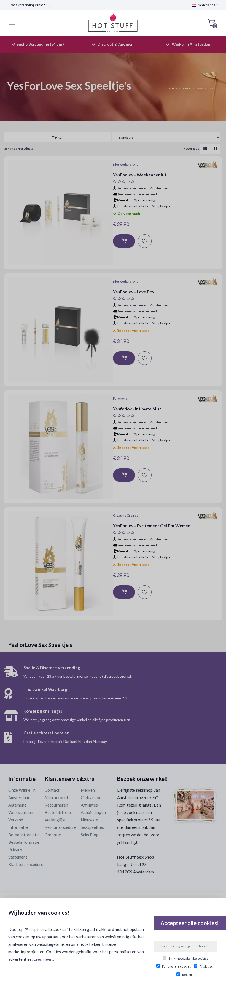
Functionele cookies (176, 966)
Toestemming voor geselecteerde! (185, 946)
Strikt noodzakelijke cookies (188, 958)
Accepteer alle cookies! (189, 923)
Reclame (188, 974)
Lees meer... (43, 959)
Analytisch (207, 966)
